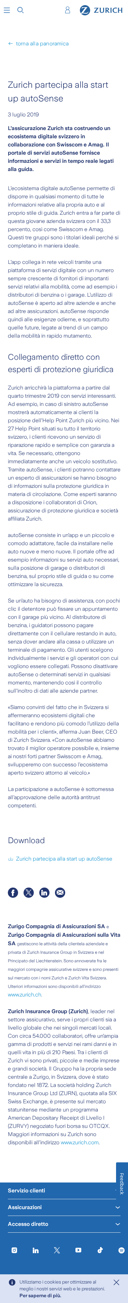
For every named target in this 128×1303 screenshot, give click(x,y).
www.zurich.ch (24, 994)
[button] (7, 10)
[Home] (101, 10)
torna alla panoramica (42, 43)
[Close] (116, 1282)
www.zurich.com (80, 1142)
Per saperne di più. (40, 1295)
